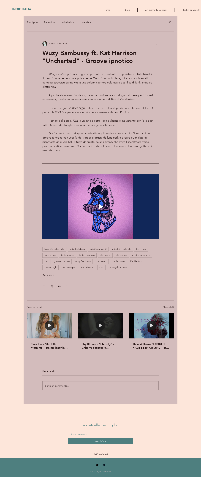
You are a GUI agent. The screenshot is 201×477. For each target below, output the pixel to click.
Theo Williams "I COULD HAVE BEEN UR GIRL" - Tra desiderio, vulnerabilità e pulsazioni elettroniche (150, 345)
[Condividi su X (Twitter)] (51, 285)
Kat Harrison (136, 261)
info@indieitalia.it (100, 454)
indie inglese (67, 255)
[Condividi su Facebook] (43, 285)
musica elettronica (141, 255)
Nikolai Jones (118, 261)
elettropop (105, 255)
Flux (101, 267)
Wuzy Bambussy (83, 261)
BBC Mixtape (68, 267)
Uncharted (101, 261)
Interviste (86, 22)
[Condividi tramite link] (66, 285)
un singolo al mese (118, 267)
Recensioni (49, 22)
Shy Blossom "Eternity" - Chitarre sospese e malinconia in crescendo (98, 345)
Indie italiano (68, 22)
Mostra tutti (168, 306)
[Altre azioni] (157, 44)
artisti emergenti (98, 249)
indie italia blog (77, 249)
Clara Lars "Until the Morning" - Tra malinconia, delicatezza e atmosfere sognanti (48, 345)
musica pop (50, 255)
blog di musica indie (54, 249)
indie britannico (87, 255)
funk (46, 261)
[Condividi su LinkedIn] (59, 285)
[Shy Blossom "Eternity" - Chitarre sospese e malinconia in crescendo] (100, 325)
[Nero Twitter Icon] (97, 465)
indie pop (141, 249)
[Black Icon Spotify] (104, 465)
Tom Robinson (87, 267)
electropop (121, 255)
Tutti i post (32, 22)
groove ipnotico (62, 261)
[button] (170, 22)
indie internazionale (121, 249)
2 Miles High (50, 267)
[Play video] (100, 206)
